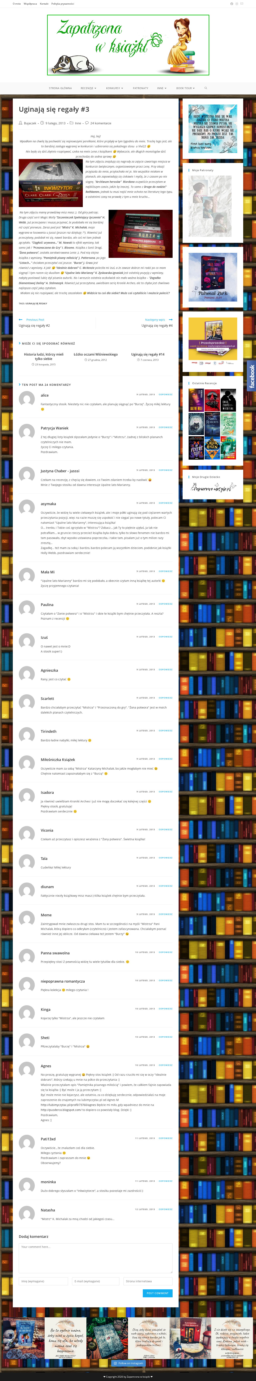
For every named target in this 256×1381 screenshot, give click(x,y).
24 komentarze (100, 123)
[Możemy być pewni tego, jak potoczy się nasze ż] (190, 1338)
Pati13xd (48, 1139)
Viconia (47, 830)
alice (45, 395)
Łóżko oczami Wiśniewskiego (96, 354)
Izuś (44, 637)
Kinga (45, 1009)
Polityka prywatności (62, 3)
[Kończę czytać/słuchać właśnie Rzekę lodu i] (149, 1338)
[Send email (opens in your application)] (241, 4)
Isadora (47, 792)
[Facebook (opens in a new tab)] (231, 4)
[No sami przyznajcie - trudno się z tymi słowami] (65, 1338)
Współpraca (30, 3)
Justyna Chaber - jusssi (60, 470)
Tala (44, 858)
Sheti (45, 1037)
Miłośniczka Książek (58, 759)
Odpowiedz (166, 394)
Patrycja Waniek (54, 428)
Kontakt (44, 3)
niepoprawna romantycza (63, 981)
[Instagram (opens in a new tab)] (236, 4)
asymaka (48, 503)
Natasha (48, 1210)
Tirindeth (48, 731)
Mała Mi (48, 572)
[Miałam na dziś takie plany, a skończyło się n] (232, 1338)
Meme (46, 915)
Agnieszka (49, 670)
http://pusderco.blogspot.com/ (61, 1110)
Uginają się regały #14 (147, 354)
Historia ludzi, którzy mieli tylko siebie (43, 356)
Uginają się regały (36, 303)
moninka (48, 1181)
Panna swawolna (55, 953)
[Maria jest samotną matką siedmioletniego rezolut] (24, 1338)
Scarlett (47, 698)
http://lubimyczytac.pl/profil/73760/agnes (68, 1105)
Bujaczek (30, 123)
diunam (47, 886)
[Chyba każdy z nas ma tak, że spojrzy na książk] (107, 1338)
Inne (78, 123)
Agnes (46, 1065)
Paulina (47, 604)
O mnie (17, 3)
